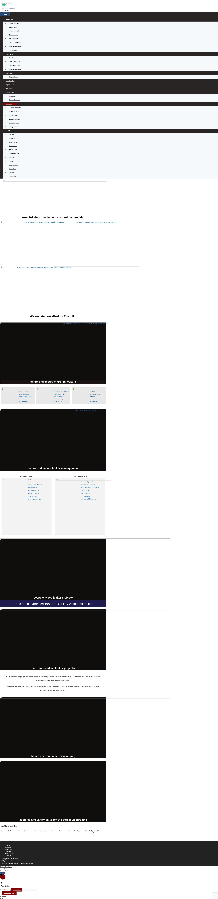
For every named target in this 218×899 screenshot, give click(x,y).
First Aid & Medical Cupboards (90, 487)
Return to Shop (17, 890)
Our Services (9, 104)
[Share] (4, 896)
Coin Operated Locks (14, 153)
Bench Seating (12, 96)
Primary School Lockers (14, 31)
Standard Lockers (10, 19)
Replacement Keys (13, 165)
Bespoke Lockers (10, 85)
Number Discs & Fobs (95, 394)
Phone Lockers (12, 58)
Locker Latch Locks (24, 394)
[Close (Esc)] (5, 896)
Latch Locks (12, 138)
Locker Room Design (14, 111)
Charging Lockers (10, 54)
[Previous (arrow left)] (0, 898)
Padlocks (11, 161)
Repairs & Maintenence (15, 119)
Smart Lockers (9, 73)
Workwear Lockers (13, 35)
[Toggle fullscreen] (2, 896)
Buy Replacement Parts (15, 107)
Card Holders (12, 173)
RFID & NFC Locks (13, 150)
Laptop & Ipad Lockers (14, 61)
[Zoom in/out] (0, 896)
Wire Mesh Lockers (13, 38)
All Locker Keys (58, 401)
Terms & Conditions (10, 853)
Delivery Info (8, 849)
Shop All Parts (12, 176)
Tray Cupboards (85, 493)
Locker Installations (13, 115)
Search (4, 5)
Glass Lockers (9, 88)
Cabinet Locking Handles (25, 396)
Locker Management (14, 123)
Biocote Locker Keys (59, 396)
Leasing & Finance (13, 127)
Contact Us (8, 847)
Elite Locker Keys (58, 399)
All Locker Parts (94, 401)
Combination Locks (13, 142)
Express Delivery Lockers (15, 23)
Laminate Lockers (10, 81)
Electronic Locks (13, 146)
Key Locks (11, 134)
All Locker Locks (23, 401)
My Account (8, 851)
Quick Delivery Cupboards (88, 485)
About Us (7, 845)
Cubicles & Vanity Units (14, 100)
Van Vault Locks (23, 399)
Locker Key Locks (23, 391)
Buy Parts (8, 130)
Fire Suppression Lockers (15, 46)
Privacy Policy (8, 855)
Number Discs (12, 169)
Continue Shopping (9, 893)
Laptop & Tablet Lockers (15, 42)
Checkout (2, 873)
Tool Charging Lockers (14, 65)
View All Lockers (13, 50)
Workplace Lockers (13, 77)
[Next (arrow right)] (2, 898)
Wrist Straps (12, 157)
